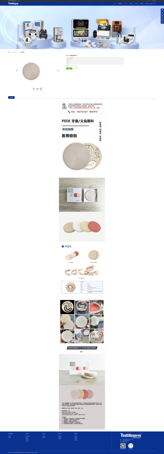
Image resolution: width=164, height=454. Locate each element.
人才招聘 (75, 438)
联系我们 (141, 3)
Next (58, 70)
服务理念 (59, 436)
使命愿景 (9, 437)
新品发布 (43, 437)
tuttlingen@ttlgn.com (125, 441)
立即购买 (69, 68)
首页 (114, 3)
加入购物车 (76, 68)
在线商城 (147, 3)
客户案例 (59, 437)
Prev (16, 70)
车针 (9, 52)
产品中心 (125, 3)
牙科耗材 (27, 438)
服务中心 (136, 3)
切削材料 (15, 52)
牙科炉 (27, 437)
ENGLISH (151, 3)
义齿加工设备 (28, 436)
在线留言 (75, 437)
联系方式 (75, 436)
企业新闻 (43, 436)
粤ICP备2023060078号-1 (28, 452)
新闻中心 (131, 3)
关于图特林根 (120, 3)
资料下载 (59, 438)
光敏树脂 (22, 52)
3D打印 (27, 441)
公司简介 (9, 436)
